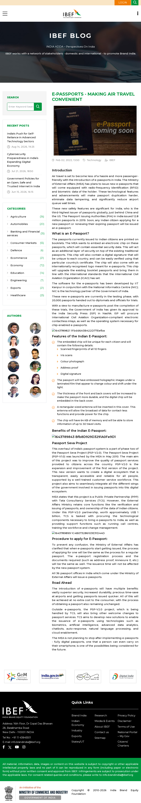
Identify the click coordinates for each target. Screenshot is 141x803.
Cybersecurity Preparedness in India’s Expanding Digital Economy (22, 159)
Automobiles (19, 224)
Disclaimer (124, 721)
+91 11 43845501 (21, 737)
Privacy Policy (126, 715)
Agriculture (18, 216)
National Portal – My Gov (127, 734)
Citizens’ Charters (123, 743)
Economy (16, 265)
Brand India (79, 715)
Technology (94, 160)
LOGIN (122, 2)
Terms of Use (126, 726)
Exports (15, 287)
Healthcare (18, 295)
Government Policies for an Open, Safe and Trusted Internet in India (23, 182)
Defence (16, 250)
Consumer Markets (23, 243)
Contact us (102, 732)
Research (101, 715)
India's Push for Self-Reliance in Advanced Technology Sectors (21, 137)
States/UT (78, 741)
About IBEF (102, 726)
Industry (77, 730)
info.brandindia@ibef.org (25, 742)
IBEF (112, 160)
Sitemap (100, 737)
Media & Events (105, 721)
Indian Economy (78, 723)
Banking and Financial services (23, 233)
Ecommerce (18, 258)
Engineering (18, 280)
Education (17, 272)
